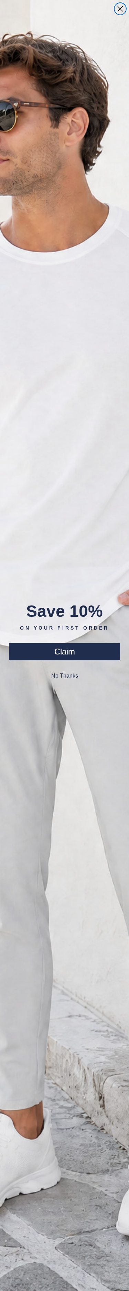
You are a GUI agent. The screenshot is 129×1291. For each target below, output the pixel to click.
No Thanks (64, 676)
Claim (64, 651)
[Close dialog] (120, 9)
